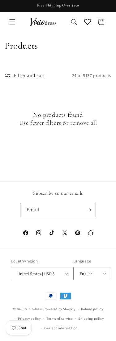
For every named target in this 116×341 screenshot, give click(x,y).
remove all (83, 123)
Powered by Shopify (59, 309)
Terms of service (59, 318)
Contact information (61, 328)
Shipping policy (91, 318)
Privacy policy (29, 318)
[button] (12, 22)
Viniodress (34, 309)
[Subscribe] (89, 210)
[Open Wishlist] (87, 22)
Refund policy (92, 309)
